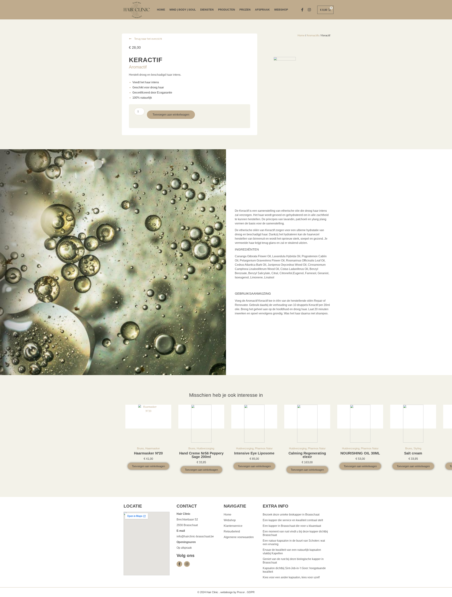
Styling (417, 448)
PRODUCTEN (226, 9)
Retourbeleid (232, 531)
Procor (241, 592)
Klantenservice (233, 525)
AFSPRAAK (262, 9)
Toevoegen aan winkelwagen (171, 114)
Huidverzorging (205, 448)
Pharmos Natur (264, 448)
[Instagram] (309, 9)
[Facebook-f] (302, 9)
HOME (161, 9)
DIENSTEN (207, 9)
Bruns (140, 448)
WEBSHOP (281, 9)
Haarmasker (152, 448)
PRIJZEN (245, 9)
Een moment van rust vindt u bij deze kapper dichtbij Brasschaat (295, 533)
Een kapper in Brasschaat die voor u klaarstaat (292, 525)
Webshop (230, 520)
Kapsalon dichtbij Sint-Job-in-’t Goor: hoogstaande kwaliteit (294, 570)
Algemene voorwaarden (239, 537)
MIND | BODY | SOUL (183, 9)
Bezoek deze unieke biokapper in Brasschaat (291, 514)
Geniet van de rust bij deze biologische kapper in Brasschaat (293, 560)
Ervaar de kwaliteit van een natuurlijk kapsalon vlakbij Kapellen (292, 551)
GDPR (251, 592)
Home (301, 35)
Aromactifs (313, 35)
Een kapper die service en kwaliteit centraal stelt (293, 520)
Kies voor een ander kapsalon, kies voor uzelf (291, 577)
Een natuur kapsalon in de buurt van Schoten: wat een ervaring (294, 542)
